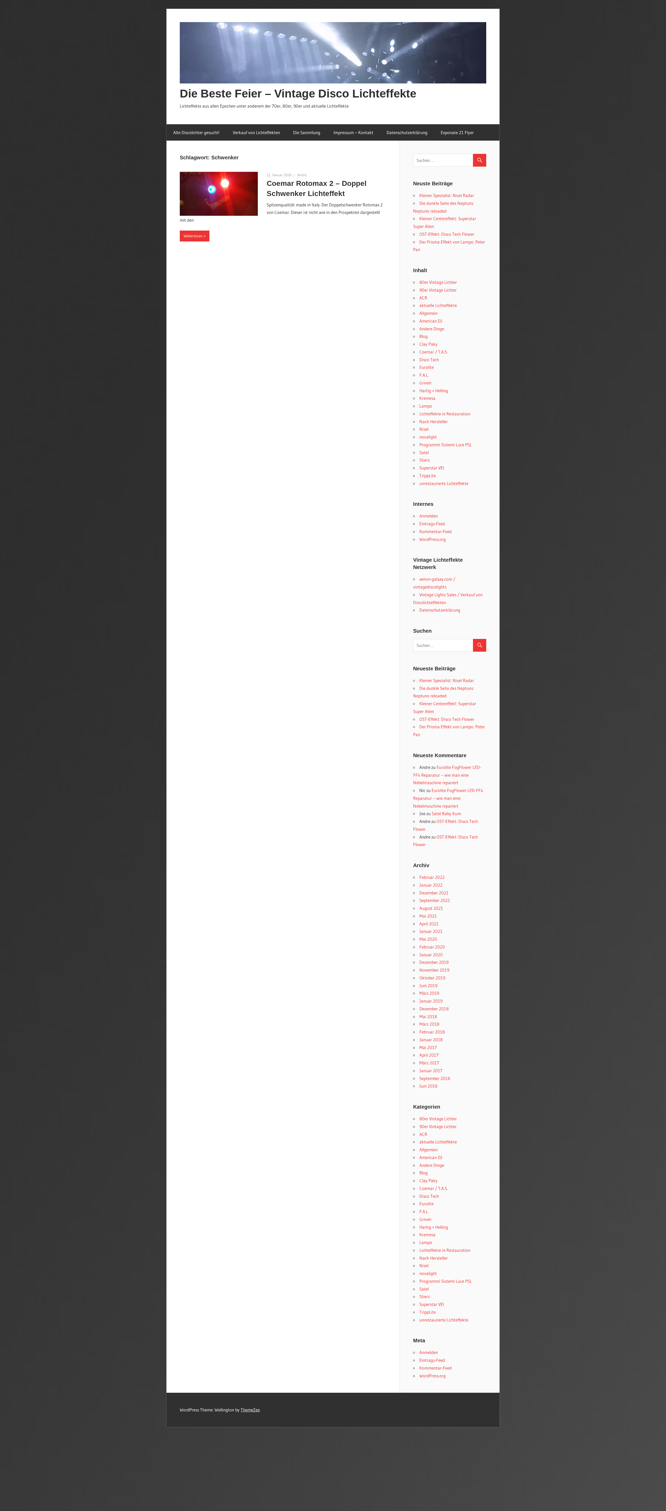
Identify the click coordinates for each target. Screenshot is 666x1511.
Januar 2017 (431, 1070)
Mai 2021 (428, 916)
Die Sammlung (306, 132)
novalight (428, 437)
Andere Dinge (431, 328)
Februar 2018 (432, 1032)
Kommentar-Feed (435, 531)
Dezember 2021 (434, 892)
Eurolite (426, 367)
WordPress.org (432, 539)
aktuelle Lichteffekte (438, 305)
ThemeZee (250, 1409)
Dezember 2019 (434, 962)
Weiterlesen (193, 235)
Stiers (424, 460)
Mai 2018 (428, 1016)
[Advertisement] (333, 1472)
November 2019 (434, 970)
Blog (423, 336)
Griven (425, 382)
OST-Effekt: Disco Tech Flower (446, 234)
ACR (423, 297)
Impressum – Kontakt (353, 132)
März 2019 (429, 993)
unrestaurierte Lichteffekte (443, 483)
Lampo (425, 406)
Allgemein (428, 313)
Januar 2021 (431, 931)
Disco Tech (429, 359)
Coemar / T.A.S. (433, 352)
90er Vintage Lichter (438, 290)
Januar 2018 (431, 1039)
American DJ (430, 321)
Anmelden (428, 516)
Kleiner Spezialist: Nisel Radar (446, 195)
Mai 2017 (428, 1047)
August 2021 (431, 908)
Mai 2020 (428, 939)
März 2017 (429, 1062)
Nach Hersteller (433, 421)
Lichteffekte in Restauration (444, 413)
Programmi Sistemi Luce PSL (445, 444)
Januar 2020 (431, 954)
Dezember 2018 (434, 1008)
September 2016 (434, 1078)
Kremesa (427, 398)
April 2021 (429, 923)
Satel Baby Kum (446, 813)
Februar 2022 (432, 877)
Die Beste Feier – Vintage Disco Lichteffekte (298, 93)
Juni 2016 (428, 1086)
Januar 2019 (431, 1001)
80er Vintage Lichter (438, 282)
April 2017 (429, 1055)
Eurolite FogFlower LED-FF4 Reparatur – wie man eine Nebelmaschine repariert (447, 775)
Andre (302, 175)
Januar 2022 (431, 885)
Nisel (423, 429)
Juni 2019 (428, 985)
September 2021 (434, 900)
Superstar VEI (431, 467)
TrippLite (427, 475)
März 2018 (429, 1024)
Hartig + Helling (433, 390)
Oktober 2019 (432, 977)
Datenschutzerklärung (407, 132)
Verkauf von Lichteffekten (256, 132)
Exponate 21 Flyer (457, 132)
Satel (424, 452)
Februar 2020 (432, 947)
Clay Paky (428, 344)
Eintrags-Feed (432, 523)
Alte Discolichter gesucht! (196, 132)
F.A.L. (424, 375)
